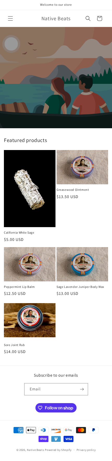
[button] (10, 18)
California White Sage (19, 232)
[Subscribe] (82, 389)
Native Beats (35, 450)
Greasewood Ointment (73, 190)
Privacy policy (86, 450)
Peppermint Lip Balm (19, 287)
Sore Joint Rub (14, 345)
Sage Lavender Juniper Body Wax (80, 287)
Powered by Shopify (58, 450)
